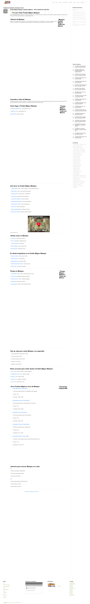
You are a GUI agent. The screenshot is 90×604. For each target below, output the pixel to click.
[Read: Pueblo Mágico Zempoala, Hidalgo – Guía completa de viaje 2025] (74, 82)
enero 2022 (71, 587)
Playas (4, 587)
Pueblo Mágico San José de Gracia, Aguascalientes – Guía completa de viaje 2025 (80, 129)
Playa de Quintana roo (76, 148)
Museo (85, 144)
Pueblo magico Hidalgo (76, 172)
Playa (81, 145)
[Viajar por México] (7, 2)
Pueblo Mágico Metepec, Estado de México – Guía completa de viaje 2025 (29, 9)
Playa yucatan (83, 151)
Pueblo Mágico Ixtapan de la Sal (18, 400)
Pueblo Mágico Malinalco (17, 388)
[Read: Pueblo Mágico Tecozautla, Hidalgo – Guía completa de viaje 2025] (74, 100)
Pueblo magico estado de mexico (77, 171)
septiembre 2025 (72, 583)
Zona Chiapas (75, 184)
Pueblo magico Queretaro (76, 178)
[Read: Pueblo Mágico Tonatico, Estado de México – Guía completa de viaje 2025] (74, 89)
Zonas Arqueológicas (6, 586)
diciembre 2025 (72, 582)
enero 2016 (71, 594)
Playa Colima (74, 147)
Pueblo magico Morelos (76, 175)
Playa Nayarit (79, 151)
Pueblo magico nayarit (83, 175)
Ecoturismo (77, 144)
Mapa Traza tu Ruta (6, 584)
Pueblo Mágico (82, 181)
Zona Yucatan (75, 187)
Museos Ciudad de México (76, 145)
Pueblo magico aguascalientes (77, 153)
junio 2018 (71, 590)
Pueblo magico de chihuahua (76, 157)
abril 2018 (71, 592)
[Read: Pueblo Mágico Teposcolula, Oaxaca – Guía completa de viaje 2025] (74, 114)
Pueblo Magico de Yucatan (76, 169)
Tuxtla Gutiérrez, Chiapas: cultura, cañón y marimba (79, 17)
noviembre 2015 (72, 595)
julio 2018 (71, 589)
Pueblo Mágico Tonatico (17, 412)
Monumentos (81, 144)
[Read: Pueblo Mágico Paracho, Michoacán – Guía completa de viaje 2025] (74, 137)
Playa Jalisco (74, 151)
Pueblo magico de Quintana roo (77, 165)
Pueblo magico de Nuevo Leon (77, 163)
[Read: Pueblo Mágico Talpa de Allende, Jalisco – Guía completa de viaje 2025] (74, 103)
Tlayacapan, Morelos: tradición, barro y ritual (78, 15)
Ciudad (74, 144)
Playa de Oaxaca (79, 147)
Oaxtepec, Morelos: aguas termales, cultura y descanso (79, 13)
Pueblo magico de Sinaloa (76, 166)
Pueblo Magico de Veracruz (76, 168)
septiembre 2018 (72, 588)
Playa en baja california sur (76, 150)
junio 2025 (71, 586)
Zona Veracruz (81, 185)
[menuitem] (53, 2)
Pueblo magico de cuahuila (76, 159)
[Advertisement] (80, 45)
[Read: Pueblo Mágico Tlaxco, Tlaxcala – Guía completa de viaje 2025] (74, 93)
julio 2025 (71, 585)
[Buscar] (86, 2)
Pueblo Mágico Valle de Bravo (18, 436)
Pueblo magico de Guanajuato (77, 160)
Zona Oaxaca (79, 184)
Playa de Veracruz (82, 148)
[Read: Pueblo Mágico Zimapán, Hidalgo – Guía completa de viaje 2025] (74, 78)
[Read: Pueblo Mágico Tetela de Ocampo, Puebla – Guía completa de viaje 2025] (74, 96)
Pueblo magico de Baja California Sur (77, 154)
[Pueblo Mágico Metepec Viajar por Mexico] (5, 11)
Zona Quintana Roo (75, 185)
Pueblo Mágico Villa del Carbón (18, 424)
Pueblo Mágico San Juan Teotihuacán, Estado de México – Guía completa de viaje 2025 (80, 125)
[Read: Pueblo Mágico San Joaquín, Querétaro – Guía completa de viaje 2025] (74, 134)
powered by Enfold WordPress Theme (16, 602)
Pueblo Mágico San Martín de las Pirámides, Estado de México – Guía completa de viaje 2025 (80, 70)
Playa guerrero (83, 150)
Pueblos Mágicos (6, 589)
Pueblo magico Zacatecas (76, 181)
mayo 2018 (71, 591)
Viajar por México (9, 602)
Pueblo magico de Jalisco (76, 162)
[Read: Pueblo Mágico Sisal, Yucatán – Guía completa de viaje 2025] (74, 107)
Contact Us (5, 595)
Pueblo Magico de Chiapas (76, 156)
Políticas (4, 597)
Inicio (4, 583)
